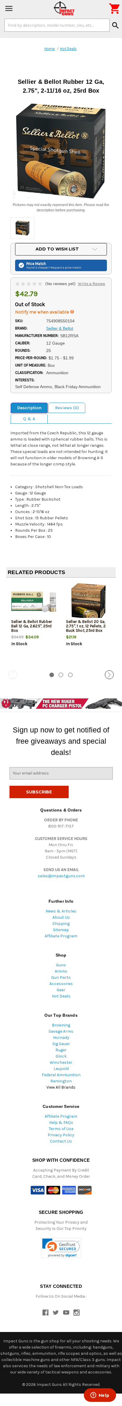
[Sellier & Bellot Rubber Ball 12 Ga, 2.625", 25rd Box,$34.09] (34, 602)
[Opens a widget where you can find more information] (100, 1395)
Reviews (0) (67, 407)
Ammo (61, 971)
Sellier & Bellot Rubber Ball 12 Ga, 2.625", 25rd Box (31, 626)
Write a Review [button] (91, 283)
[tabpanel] (33, 624)
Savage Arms (61, 1031)
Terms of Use (61, 1128)
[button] (61, 1248)
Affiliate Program (61, 936)
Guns (61, 965)
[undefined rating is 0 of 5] (29, 283)
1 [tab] (51, 675)
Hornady (61, 1037)
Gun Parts (61, 977)
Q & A (29, 418)
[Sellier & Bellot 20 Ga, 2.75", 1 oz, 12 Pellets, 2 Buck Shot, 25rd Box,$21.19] (88, 602)
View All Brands (61, 1087)
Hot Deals (61, 996)
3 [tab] (70, 675)
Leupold (61, 1068)
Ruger (61, 1050)
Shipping (61, 923)
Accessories (61, 983)
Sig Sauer (61, 1043)
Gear (61, 989)
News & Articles (61, 911)
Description (29, 407)
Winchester (61, 1062)
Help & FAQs (61, 1122)
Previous (12, 674)
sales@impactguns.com (61, 875)
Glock (61, 1056)
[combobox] (57, 25)
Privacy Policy (61, 1134)
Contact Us (61, 1141)
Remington (61, 1081)
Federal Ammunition (61, 1074)
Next (109, 674)
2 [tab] (61, 675)
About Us (61, 917)
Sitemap (61, 929)
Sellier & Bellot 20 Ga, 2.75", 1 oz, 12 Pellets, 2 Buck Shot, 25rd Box (86, 626)
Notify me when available (42, 312)
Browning (61, 1025)
